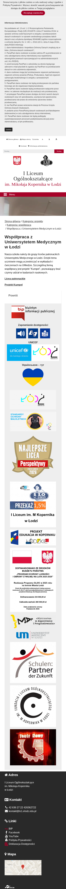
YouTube (13, 836)
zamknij (8, 129)
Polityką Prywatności (12, 5)
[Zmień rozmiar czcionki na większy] (49, 139)
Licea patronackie (15, 278)
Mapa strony (26, 139)
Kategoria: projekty (33, 221)
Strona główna (13, 139)
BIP (10, 828)
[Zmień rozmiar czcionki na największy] (56, 139)
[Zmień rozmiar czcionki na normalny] (42, 139)
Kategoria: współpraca (19, 225)
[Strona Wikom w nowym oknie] (9, 886)
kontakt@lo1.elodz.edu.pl (22, 811)
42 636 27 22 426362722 (22, 807)
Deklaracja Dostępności (21, 844)
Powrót (13, 295)
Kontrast (23, 146)
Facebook (14, 832)
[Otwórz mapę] (23, 867)
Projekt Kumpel (14, 284)
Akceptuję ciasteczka (33, 13)
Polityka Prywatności (19, 840)
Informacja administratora (38, 146)
